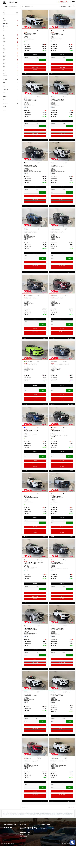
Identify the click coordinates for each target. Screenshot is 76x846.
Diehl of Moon (25, 73)
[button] (47, 19)
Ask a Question (35, 69)
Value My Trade (35, 67)
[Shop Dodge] (3, 2)
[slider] (4, 14)
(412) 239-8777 (63, 2)
